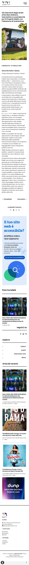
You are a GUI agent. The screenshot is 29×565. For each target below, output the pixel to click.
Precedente (8, 199)
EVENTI (23, 350)
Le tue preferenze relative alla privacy (14, 556)
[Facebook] (10, 210)
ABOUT (24, 358)
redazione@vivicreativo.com (10, 525)
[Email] (19, 210)
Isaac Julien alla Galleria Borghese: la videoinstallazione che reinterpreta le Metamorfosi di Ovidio (14, 320)
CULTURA (23, 346)
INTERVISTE (5, 542)
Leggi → (16, 403)
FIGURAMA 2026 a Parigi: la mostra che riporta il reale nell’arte (14, 435)
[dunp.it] (13, 478)
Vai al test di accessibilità (14, 257)
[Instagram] (23, 334)
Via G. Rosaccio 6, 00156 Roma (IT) (11, 522)
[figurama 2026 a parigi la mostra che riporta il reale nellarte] (14, 410)
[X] (13, 210)
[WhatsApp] (16, 210)
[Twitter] (26, 334)
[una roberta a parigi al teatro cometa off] (14, 445)
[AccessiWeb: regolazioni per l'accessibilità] (2, 562)
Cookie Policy (16, 555)
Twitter (5, 534)
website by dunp (18, 553)
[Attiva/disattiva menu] (25, 3)
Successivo (21, 199)
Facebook (5, 531)
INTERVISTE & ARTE (20, 354)
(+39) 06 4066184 (8, 524)
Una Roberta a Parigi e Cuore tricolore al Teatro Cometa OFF (12, 470)
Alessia (16, 71)
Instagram (5, 533)
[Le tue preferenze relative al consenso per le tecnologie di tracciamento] (26, 562)
